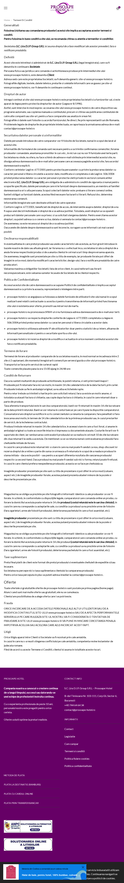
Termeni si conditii (74, 751)
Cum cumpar (71, 743)
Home (7, 20)
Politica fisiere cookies (76, 758)
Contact (68, 728)
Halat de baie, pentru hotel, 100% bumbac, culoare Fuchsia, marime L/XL (51, 875)
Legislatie (69, 736)
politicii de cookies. (104, 878)
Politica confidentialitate (78, 765)
